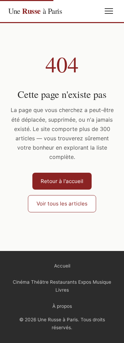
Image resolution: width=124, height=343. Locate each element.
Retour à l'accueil (62, 181)
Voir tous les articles (62, 203)
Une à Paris (35, 11)
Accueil (62, 266)
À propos (62, 306)
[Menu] (109, 11)
